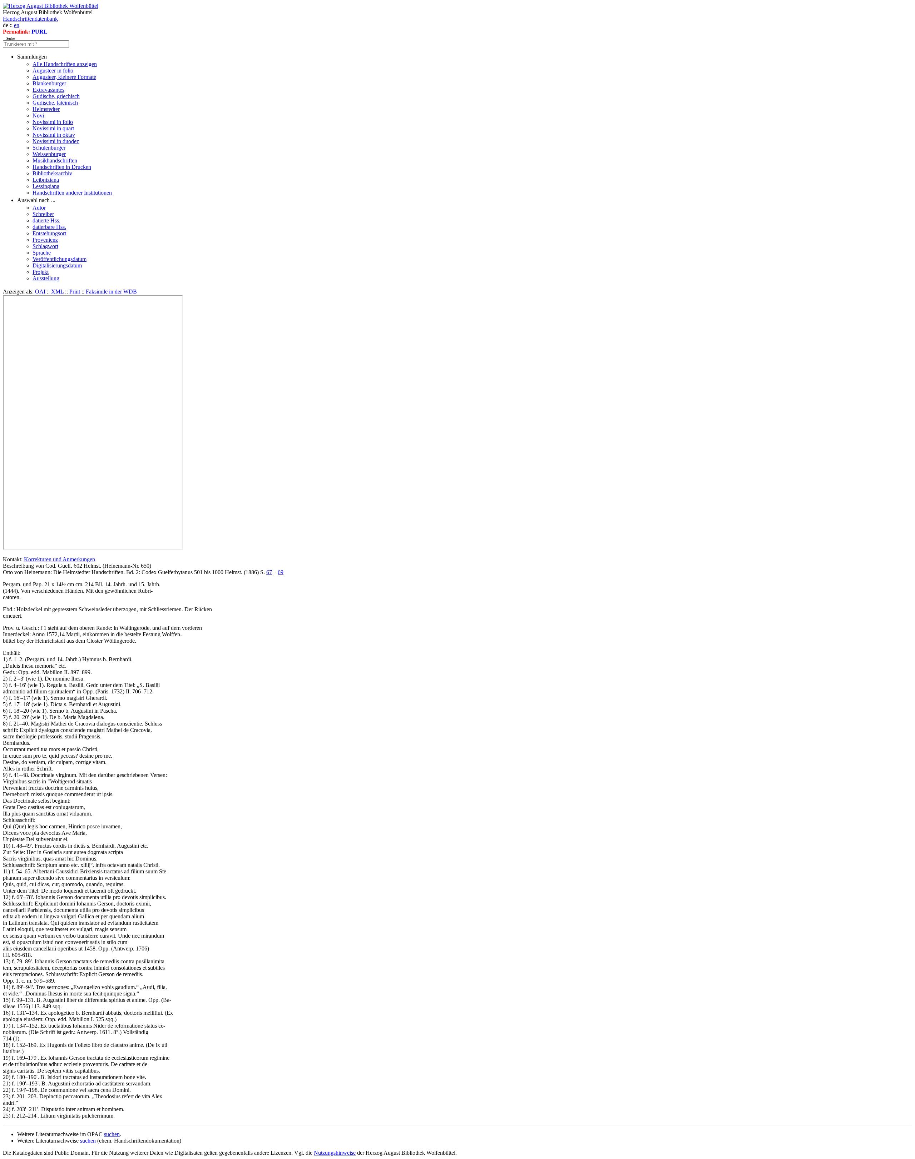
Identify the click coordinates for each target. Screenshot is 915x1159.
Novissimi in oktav (54, 135)
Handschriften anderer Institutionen (72, 193)
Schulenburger (49, 148)
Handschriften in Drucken (62, 167)
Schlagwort (45, 246)
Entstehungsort (49, 233)
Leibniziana (46, 180)
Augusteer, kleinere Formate (64, 77)
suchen (112, 1134)
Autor (39, 208)
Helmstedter (46, 109)
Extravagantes (48, 90)
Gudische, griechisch (56, 96)
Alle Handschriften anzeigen (65, 64)
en (16, 25)
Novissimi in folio (53, 122)
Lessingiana (46, 186)
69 (280, 572)
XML (57, 292)
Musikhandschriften (55, 160)
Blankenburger (49, 83)
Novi (38, 115)
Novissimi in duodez (56, 141)
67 (269, 572)
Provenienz (45, 240)
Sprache (42, 253)
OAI (40, 292)
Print (74, 292)
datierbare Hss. (49, 227)
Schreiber (43, 214)
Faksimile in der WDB (111, 292)
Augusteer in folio (53, 70)
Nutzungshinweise (335, 1153)
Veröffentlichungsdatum (59, 259)
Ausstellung (46, 278)
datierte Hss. (46, 220)
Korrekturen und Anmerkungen (59, 559)
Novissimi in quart (53, 128)
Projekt (41, 272)
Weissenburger (49, 154)
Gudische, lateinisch (55, 103)
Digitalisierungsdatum (57, 265)
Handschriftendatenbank (30, 19)
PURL (39, 32)
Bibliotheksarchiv (52, 173)
